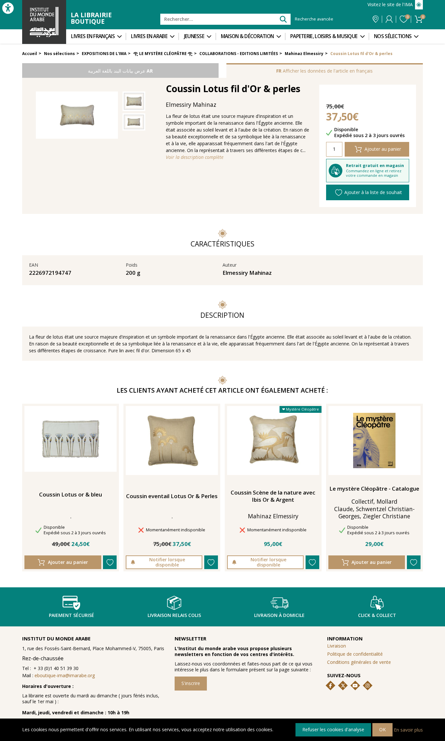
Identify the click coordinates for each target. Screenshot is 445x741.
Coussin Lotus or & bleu (70, 494)
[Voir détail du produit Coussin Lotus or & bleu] (70, 439)
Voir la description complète (194, 157)
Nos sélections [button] (392, 36)
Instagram (367, 685)
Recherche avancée (314, 19)
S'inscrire (190, 683)
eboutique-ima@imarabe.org (65, 675)
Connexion (389, 19)
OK (382, 729)
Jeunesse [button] (194, 36)
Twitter (343, 685)
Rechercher (283, 19)
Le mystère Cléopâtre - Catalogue (374, 488)
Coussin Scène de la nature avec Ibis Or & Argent (273, 496)
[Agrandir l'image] (133, 101)
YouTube (355, 685)
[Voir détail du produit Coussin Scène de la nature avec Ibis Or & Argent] (273, 440)
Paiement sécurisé (71, 615)
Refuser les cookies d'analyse (333, 729)
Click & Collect (377, 615)
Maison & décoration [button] (247, 36)
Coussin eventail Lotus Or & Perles (172, 496)
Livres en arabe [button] (149, 36)
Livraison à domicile (279, 615)
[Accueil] (44, 22)
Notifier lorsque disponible (167, 562)
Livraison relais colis (174, 615)
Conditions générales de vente (359, 662)
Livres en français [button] (92, 36)
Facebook (330, 685)
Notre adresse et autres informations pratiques (376, 19)
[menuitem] (96, 36)
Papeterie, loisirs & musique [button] (323, 36)
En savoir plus (408, 729)
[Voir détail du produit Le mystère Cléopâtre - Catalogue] (374, 440)
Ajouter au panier (383, 149)
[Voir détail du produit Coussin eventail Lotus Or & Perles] (171, 440)
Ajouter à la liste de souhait (373, 192)
